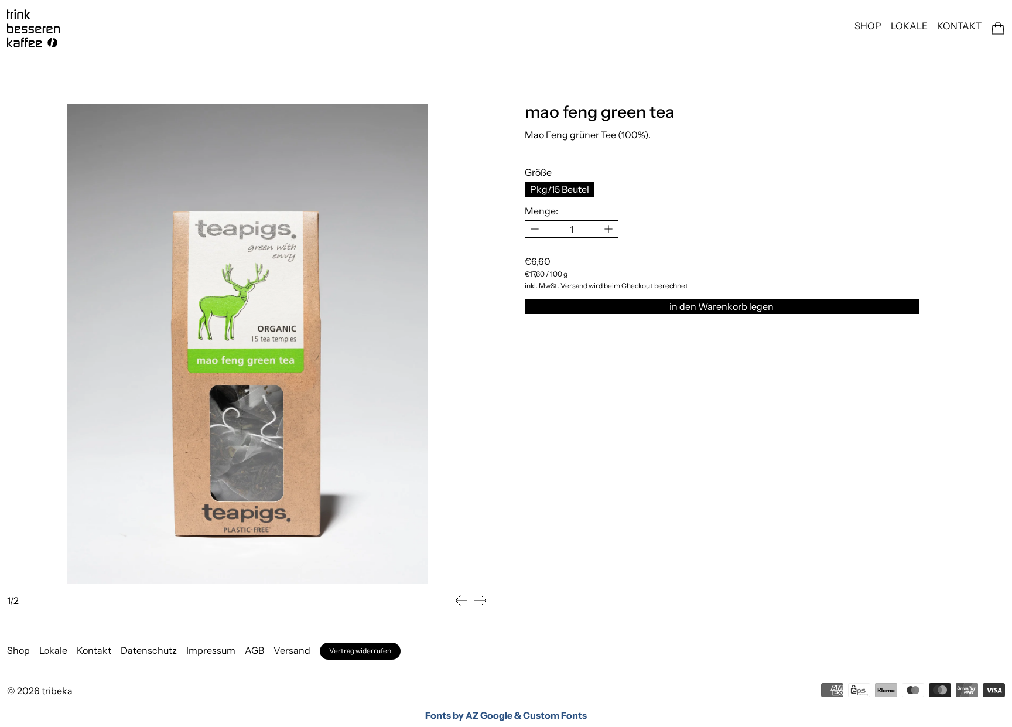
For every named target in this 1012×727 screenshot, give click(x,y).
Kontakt (959, 26)
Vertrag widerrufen (360, 650)
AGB (254, 650)
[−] (534, 229)
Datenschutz (149, 650)
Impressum (210, 650)
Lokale (909, 26)
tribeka (57, 691)
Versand (573, 285)
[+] (608, 229)
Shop (867, 26)
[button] (461, 600)
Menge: (541, 211)
